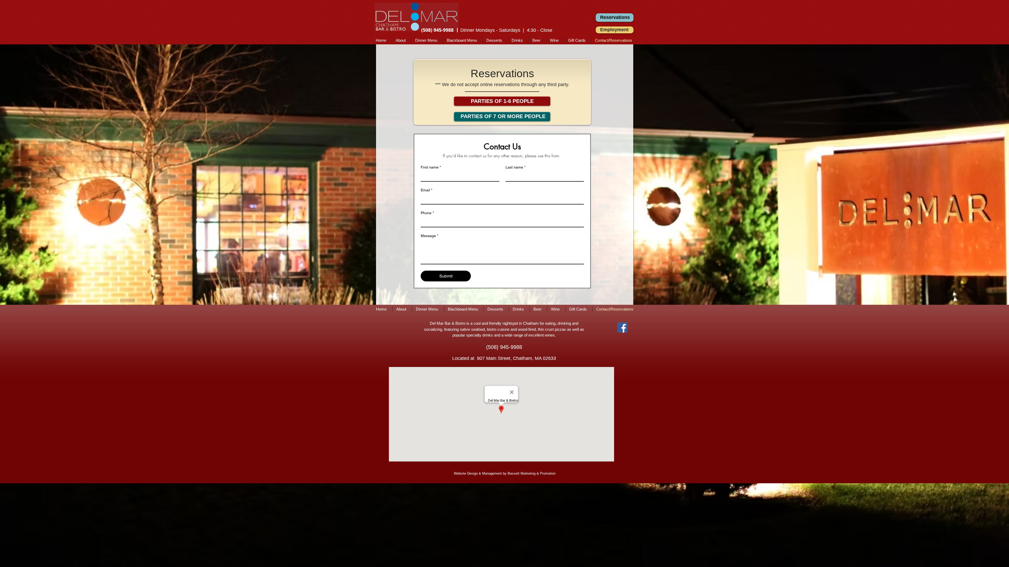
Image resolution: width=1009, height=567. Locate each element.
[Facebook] (622, 327)
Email (426, 190)
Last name (516, 167)
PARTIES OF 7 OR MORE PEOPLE (503, 116)
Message (429, 236)
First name (431, 167)
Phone (427, 213)
